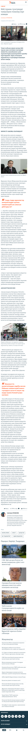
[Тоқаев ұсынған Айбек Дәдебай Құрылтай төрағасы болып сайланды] (14, 620)
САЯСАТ (3, 6)
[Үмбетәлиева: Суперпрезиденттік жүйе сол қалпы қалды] (14, 597)
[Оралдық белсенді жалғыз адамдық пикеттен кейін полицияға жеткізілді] (14, 574)
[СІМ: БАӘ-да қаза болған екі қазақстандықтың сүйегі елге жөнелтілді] (14, 551)
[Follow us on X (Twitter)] (5, 716)
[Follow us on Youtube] (9, 716)
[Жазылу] (23, 716)
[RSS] (19, 716)
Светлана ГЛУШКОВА (6, 17)
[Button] (14, 24)
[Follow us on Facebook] (2, 716)
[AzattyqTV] (17, 730)
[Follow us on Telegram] (16, 716)
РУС (10, 730)
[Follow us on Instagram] (12, 716)
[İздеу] (23, 730)
